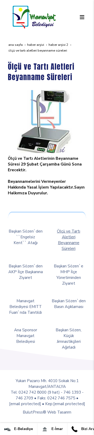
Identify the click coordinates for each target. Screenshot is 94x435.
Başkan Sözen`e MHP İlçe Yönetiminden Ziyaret (68, 274)
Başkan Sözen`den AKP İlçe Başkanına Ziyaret (25, 271)
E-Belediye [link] (23, 428)
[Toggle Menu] (82, 17)
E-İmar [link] (56, 428)
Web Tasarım (59, 412)
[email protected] (25, 403)
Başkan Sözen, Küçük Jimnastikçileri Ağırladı (68, 338)
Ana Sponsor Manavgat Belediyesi (25, 335)
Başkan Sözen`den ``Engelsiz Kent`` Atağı (26, 236)
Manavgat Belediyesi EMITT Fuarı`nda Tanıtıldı (25, 306)
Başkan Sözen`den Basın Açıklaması (69, 303)
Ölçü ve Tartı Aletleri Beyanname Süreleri (68, 239)
